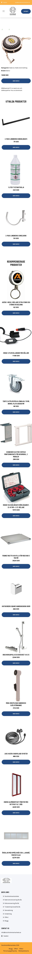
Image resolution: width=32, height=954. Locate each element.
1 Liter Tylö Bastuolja (16, 187)
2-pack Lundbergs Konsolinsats (16, 139)
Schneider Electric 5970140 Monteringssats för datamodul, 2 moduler (16, 454)
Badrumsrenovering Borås (13, 900)
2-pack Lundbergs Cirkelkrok (16, 236)
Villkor (21, 949)
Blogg (6, 921)
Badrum (5, 29)
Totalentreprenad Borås (12, 907)
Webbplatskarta (23, 951)
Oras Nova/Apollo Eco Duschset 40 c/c (16, 655)
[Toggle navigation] (3, 11)
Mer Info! (16, 81)
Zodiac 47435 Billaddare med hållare (16, 353)
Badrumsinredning (16, 29)
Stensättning (9, 910)
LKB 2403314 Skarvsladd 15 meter (16, 754)
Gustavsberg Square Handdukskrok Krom (16, 606)
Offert (26, 11)
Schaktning (8, 914)
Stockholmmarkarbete (12, 896)
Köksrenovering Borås (12, 903)
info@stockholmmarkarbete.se (22, 2)
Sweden (5, 2)
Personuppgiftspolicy (10, 951)
